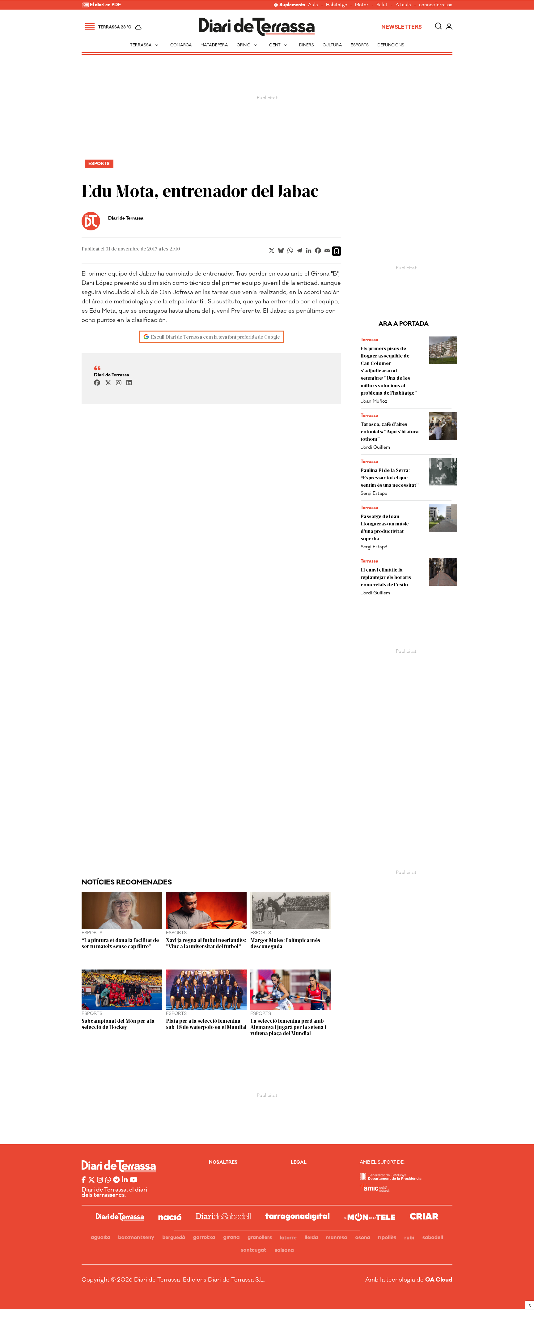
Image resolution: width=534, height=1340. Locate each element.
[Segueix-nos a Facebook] (84, 1180)
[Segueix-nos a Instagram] (100, 1180)
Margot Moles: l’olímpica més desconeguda (285, 943)
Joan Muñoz (374, 401)
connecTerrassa (435, 5)
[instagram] (118, 383)
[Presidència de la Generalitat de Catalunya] (391, 1178)
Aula (313, 5)
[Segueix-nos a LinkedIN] (125, 1180)
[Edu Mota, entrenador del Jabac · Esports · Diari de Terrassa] (257, 27)
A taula (403, 5)
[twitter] (108, 383)
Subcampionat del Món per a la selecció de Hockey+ (118, 1023)
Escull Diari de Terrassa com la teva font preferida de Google (215, 337)
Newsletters (401, 27)
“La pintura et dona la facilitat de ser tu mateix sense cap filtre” (120, 943)
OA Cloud (438, 1279)
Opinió (247, 45)
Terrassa (144, 45)
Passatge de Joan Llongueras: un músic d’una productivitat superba (385, 527)
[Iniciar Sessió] (449, 27)
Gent (278, 45)
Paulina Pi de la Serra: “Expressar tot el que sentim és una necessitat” (390, 477)
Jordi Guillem (375, 447)
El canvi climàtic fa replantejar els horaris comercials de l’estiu (386, 577)
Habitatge (336, 5)
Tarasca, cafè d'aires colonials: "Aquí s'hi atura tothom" (390, 431)
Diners (306, 45)
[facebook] (97, 383)
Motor (361, 5)
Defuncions (390, 45)
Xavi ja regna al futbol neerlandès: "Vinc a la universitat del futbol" (206, 943)
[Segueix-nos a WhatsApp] (108, 1180)
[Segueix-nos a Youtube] (134, 1180)
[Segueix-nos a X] (91, 1180)
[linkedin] (129, 383)
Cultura (332, 45)
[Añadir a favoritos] (336, 251)
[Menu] (90, 27)
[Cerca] (438, 27)
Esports (360, 45)
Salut (382, 5)
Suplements (292, 5)
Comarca (181, 45)
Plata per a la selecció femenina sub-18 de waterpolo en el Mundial (206, 1023)
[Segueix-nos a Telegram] (116, 1180)
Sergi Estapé (374, 493)
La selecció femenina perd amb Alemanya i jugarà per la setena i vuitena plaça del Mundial (288, 1026)
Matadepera (214, 45)
